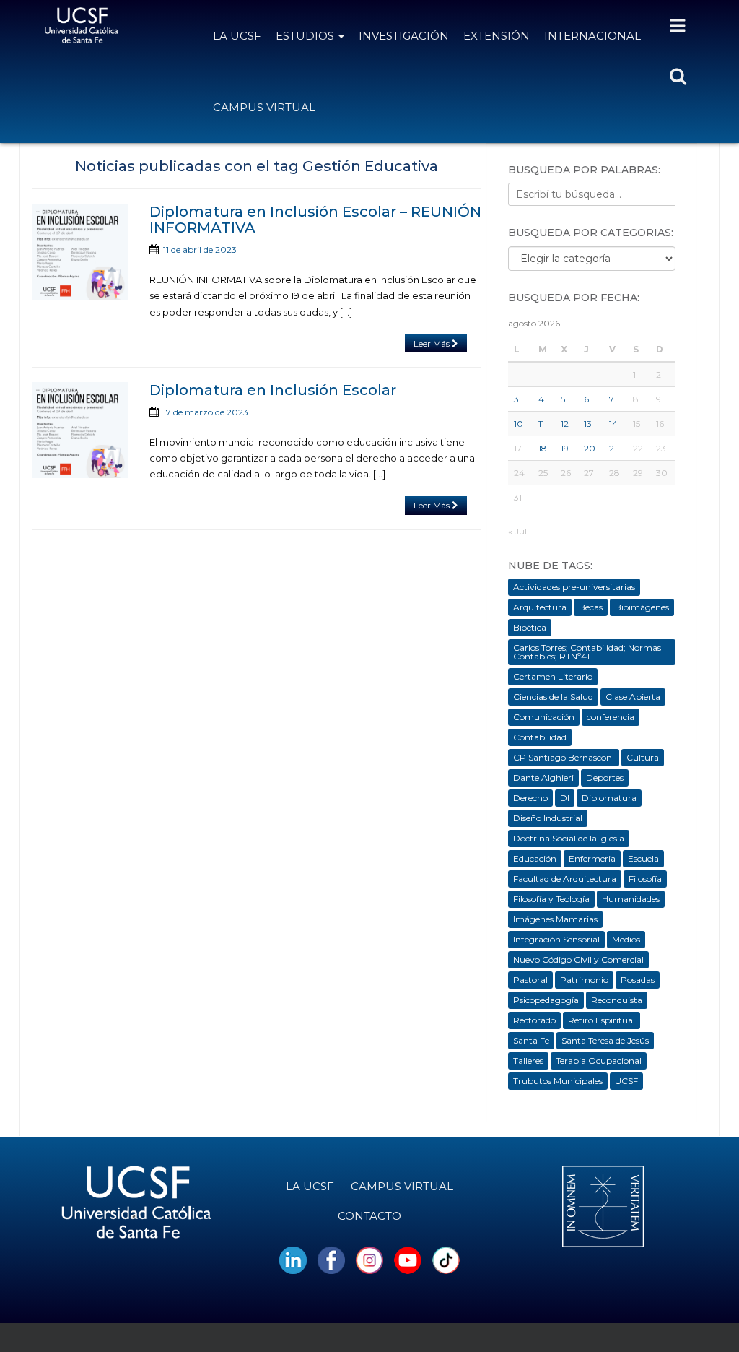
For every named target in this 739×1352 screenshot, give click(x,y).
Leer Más (433, 343)
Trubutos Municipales (558, 1080)
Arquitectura (540, 607)
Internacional (592, 36)
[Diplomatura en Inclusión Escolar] (80, 430)
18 (542, 448)
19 (565, 448)
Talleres (528, 1060)
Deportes (605, 777)
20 (589, 448)
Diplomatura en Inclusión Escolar (272, 390)
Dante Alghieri (543, 777)
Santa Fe (531, 1040)
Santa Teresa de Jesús (605, 1040)
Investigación (404, 36)
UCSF (626, 1080)
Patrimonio (584, 979)
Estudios (306, 36)
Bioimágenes (642, 607)
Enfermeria (592, 858)
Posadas (638, 979)
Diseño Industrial (547, 817)
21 (613, 448)
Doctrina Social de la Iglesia (568, 838)
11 (541, 423)
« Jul (517, 531)
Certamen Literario (552, 676)
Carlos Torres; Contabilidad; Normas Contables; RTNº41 (587, 652)
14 (613, 423)
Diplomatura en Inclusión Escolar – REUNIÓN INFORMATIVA (315, 219)
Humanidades (631, 898)
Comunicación (543, 716)
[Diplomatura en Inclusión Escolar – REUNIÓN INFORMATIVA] (80, 252)
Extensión (496, 36)
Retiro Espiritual (601, 1020)
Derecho (530, 797)
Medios (626, 939)
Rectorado (534, 1020)
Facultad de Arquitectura (564, 878)
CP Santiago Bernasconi (563, 757)
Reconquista (616, 999)
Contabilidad (540, 737)
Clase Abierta (632, 696)
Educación (534, 858)
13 (588, 423)
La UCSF (237, 36)
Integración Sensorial (556, 939)
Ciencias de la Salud (553, 696)
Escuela (643, 858)
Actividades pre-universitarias (574, 586)
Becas (591, 607)
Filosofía (645, 878)
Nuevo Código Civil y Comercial (578, 959)
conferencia (610, 716)
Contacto (369, 1216)
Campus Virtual (264, 107)
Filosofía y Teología (551, 898)
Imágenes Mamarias (555, 919)
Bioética (529, 627)
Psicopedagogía (546, 999)
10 (518, 423)
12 (565, 423)
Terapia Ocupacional (599, 1060)
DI (564, 797)
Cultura (642, 757)
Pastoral (530, 979)
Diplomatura (609, 797)
